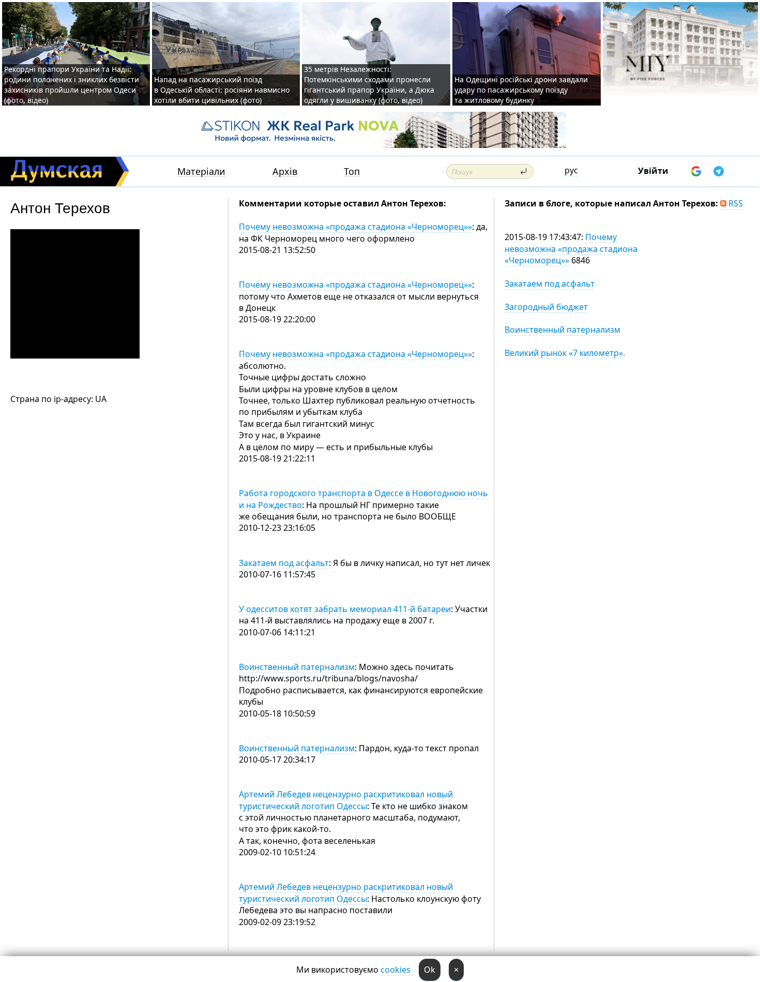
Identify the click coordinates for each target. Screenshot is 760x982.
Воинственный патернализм (297, 667)
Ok (429, 969)
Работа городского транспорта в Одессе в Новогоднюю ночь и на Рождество (363, 498)
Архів (284, 171)
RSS (734, 203)
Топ (352, 171)
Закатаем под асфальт (284, 563)
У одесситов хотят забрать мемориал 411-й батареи (345, 609)
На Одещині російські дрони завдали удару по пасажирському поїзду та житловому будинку (521, 90)
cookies (396, 969)
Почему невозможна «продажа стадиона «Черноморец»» (355, 226)
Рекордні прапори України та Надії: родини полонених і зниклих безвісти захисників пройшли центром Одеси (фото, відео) (71, 84)
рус (571, 170)
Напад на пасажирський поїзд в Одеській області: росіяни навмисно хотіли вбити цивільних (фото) (222, 90)
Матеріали (201, 171)
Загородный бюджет (546, 307)
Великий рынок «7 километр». (565, 353)
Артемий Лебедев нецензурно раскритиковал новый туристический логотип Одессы (346, 799)
